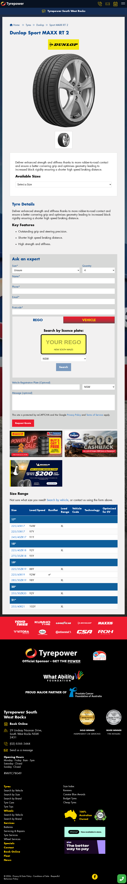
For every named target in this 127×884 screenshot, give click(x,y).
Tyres (7, 786)
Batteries (8, 827)
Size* (15, 265)
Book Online (12, 851)
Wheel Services (12, 839)
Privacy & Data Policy (22, 876)
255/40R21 (18, 606)
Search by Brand (13, 798)
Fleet (7, 856)
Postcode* (17, 307)
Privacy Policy (74, 414)
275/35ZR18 (18, 556)
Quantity (86, 265)
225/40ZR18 (18, 550)
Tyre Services (11, 835)
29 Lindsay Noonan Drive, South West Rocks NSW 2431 (26, 734)
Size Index (68, 786)
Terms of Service (94, 414)
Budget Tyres (70, 798)
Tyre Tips (8, 806)
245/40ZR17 (18, 537)
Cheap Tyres (69, 802)
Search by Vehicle (13, 790)
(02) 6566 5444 (20, 744)
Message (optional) (22, 393)
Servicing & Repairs (14, 831)
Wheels (8, 810)
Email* (15, 297)
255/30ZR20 (18, 593)
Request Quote (23, 423)
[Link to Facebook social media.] (95, 877)
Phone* (16, 286)
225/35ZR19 (18, 569)
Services (9, 823)
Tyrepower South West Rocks (66, 11)
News (7, 860)
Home (16, 25)
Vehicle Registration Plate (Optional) (31, 382)
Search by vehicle (57, 500)
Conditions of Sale (41, 876)
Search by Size (12, 794)
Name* (16, 276)
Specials (9, 843)
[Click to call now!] (100, 4)
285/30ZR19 (18, 580)
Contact (9, 847)
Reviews (67, 790)
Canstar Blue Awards (74, 794)
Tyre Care (9, 802)
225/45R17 (18, 526)
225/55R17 (18, 531)
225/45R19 (18, 574)
